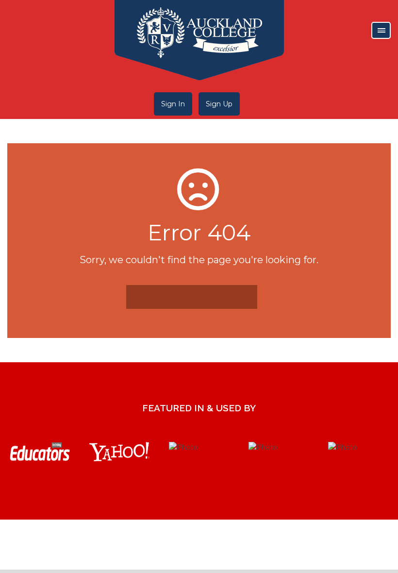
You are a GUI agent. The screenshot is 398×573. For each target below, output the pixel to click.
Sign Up (219, 104)
